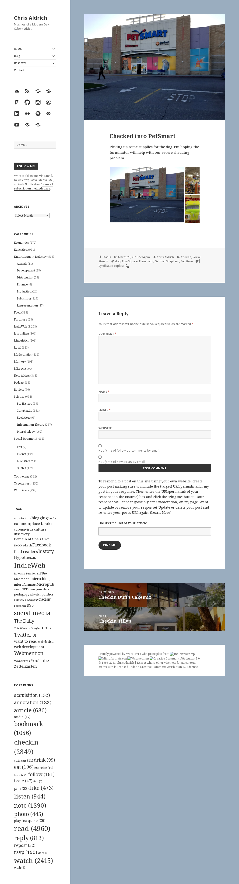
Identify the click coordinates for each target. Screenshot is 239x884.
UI (34, 635)
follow (41, 774)
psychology (32, 599)
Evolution (23, 418)
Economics (21, 243)
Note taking (22, 376)
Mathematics (23, 354)
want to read (25, 641)
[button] (147, 194)
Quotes (21, 468)
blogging (40, 517)
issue (23, 781)
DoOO (18, 545)
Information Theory (30, 425)
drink (44, 760)
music (17, 589)
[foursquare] (126, 266)
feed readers (26, 551)
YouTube (40, 660)
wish (19, 867)
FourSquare (130, 261)
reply (29, 838)
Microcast (21, 369)
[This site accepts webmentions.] (138, 658)
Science (19, 397)
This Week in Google (27, 628)
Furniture (20, 319)
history (46, 551)
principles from (159, 654)
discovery (22, 534)
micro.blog (40, 578)
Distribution (25, 277)
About (18, 48)
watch (33, 860)
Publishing (24, 298)
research (20, 605)
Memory (20, 362)
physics (35, 594)
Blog (17, 56)
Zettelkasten (25, 666)
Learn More (160, 512)
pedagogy (21, 594)
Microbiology (26, 432)
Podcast (19, 383)
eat (24, 767)
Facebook (41, 545)
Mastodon (22, 579)
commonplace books (33, 523)
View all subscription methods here (33, 186)
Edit (19, 447)
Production (24, 291)
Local (17, 347)
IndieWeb (20, 326)
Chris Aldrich (30, 17)
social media (32, 613)
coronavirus (23, 529)
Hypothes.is (25, 557)
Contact (19, 70)
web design (45, 642)
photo (28, 814)
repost (24, 845)
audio (22, 716)
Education (21, 250)
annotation (32, 702)
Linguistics (21, 340)
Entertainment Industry (30, 257)
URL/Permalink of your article (122, 523)
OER (25, 589)
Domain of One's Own (32, 539)
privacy (19, 599)
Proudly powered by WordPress (120, 654)
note (30, 805)
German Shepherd (167, 261)
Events (21, 454)
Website (105, 428)
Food (17, 312)
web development (29, 647)
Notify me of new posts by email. (122, 462)
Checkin (186, 257)
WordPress (21, 490)
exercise (43, 768)
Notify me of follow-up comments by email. (129, 451)
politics (47, 594)
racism (45, 599)
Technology (21, 476)
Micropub (45, 584)
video (43, 853)
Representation (27, 305)
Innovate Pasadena (26, 573)
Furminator (146, 261)
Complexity (24, 411)
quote (36, 820)
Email (104, 410)
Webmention (28, 653)
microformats (25, 584)
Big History (24, 404)
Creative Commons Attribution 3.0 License (169, 667)
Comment (107, 334)
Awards (22, 264)
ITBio (43, 573)
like (41, 787)
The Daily (24, 621)
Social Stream (23, 439)
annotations (22, 518)
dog (118, 261)
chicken (23, 760)
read (32, 828)
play (20, 821)
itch (37, 781)
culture (40, 529)
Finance (22, 284)
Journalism (21, 333)
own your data (38, 589)
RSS (30, 605)
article (30, 710)
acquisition (32, 695)
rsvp (25, 852)
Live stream (25, 461)
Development (26, 270)
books (52, 518)
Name (104, 392)
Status (107, 257)
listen (30, 796)
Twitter (23, 634)
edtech (27, 545)
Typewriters (22, 483)
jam (21, 788)
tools (45, 627)
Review (19, 390)
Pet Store (187, 261)
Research (20, 63)
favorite (21, 775)
